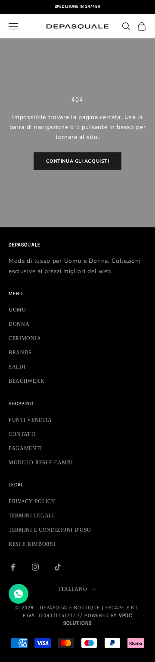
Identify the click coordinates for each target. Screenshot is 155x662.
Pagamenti (25, 448)
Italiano (73, 589)
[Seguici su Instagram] (35, 567)
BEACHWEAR (26, 381)
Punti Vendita (30, 420)
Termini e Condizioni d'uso (50, 530)
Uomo (17, 310)
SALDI (17, 367)
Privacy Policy (32, 501)
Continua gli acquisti (77, 161)
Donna (19, 324)
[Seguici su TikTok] (57, 567)
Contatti (22, 434)
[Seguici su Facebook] (13, 567)
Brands (20, 353)
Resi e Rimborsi (32, 544)
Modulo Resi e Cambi (41, 463)
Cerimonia (25, 338)
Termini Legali (31, 516)
